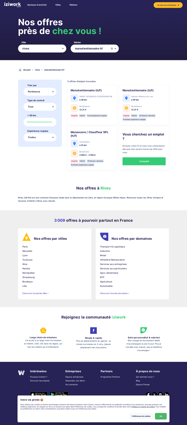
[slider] (53, 122)
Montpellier (28, 272)
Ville (23, 42)
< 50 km (31, 115)
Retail (103, 255)
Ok (161, 416)
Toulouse (27, 259)
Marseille (27, 251)
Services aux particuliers (113, 268)
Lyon (25, 255)
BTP (102, 277)
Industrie (105, 251)
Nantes (26, 268)
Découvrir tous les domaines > (114, 293)
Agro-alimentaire (109, 272)
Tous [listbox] (30, 106)
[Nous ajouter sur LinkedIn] (166, 394)
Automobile (106, 286)
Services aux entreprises (113, 264)
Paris (25, 246)
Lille (24, 286)
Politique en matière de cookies (143, 407)
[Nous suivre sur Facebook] (148, 394)
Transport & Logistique (112, 246)
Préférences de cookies (141, 416)
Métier (77, 42)
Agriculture (106, 281)
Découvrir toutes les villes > (35, 293)
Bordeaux (27, 281)
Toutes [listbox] (32, 137)
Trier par (32, 85)
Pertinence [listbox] (34, 91)
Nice (24, 264)
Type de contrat (35, 100)
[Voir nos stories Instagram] (160, 394)
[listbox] (42, 48)
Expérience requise (37, 131)
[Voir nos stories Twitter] (154, 394)
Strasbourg (28, 277)
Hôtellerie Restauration (112, 259)
